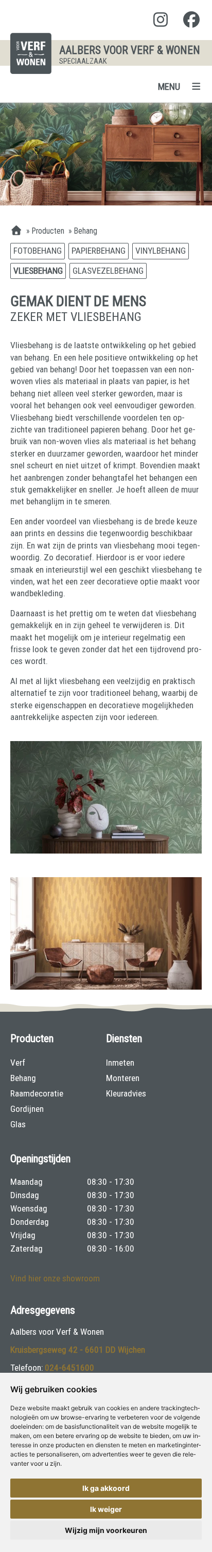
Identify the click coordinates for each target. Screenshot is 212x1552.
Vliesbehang (38, 271)
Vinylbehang (160, 250)
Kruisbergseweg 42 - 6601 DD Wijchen (77, 1350)
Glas (18, 1124)
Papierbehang (99, 250)
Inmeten (120, 1062)
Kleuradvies (126, 1093)
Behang (23, 1078)
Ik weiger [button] (106, 1509)
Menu (169, 86)
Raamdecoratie (36, 1093)
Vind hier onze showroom (55, 1278)
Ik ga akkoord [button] (106, 1488)
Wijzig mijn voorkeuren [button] (106, 1530)
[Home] (16, 231)
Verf (17, 1062)
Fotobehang (37, 250)
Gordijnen (27, 1109)
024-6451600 (69, 1367)
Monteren (122, 1078)
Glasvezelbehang (108, 271)
